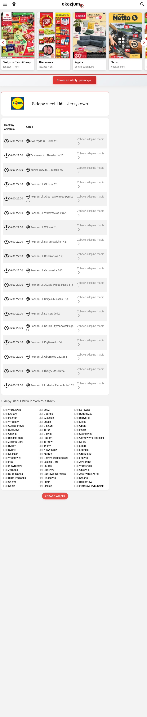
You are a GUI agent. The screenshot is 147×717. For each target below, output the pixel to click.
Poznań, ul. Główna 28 (43, 184)
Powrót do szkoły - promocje (74, 80)
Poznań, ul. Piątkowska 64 (46, 342)
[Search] (142, 5)
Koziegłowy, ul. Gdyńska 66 (46, 169)
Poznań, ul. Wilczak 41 (43, 227)
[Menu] (4, 5)
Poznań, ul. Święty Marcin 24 (47, 371)
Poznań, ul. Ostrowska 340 (46, 270)
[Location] (14, 5)
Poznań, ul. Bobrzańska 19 (46, 255)
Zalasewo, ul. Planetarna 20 (46, 155)
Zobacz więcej (55, 496)
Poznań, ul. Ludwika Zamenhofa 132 (52, 385)
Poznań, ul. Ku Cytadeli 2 (45, 313)
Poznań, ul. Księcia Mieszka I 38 (49, 299)
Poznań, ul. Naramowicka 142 (48, 241)
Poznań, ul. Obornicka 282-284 (48, 356)
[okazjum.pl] (73, 5)
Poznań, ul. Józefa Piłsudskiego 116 (51, 284)
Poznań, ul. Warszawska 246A (48, 212)
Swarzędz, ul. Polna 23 (43, 141)
